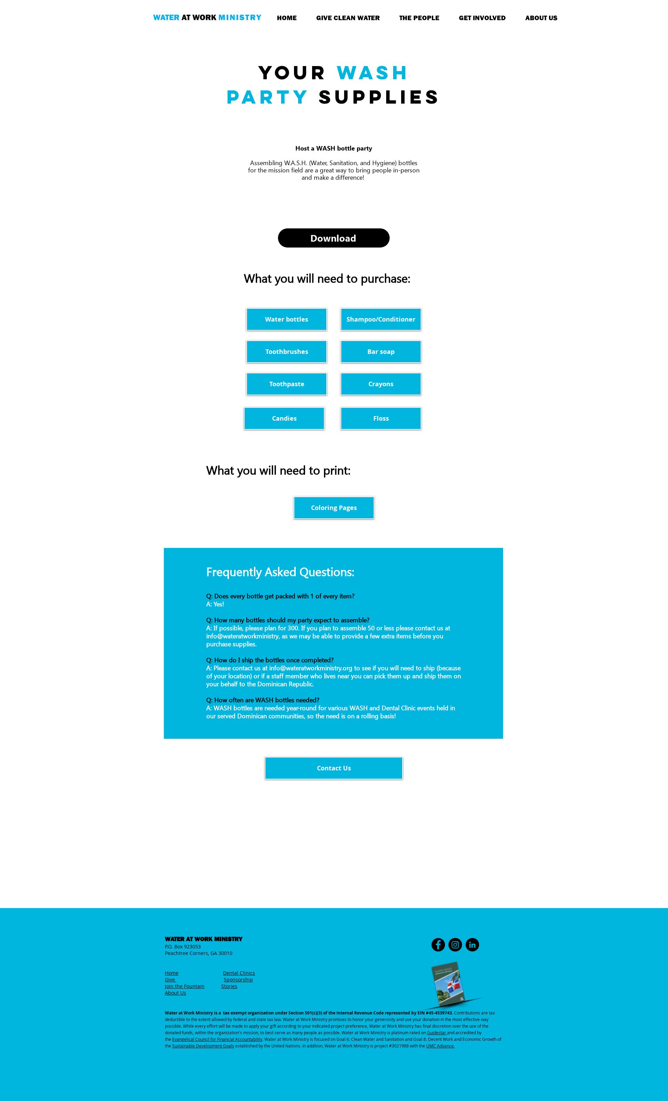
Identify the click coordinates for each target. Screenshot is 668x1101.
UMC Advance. (440, 1046)
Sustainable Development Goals (203, 1046)
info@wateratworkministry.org (310, 668)
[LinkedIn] (472, 945)
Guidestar (437, 1032)
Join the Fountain (185, 986)
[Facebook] (438, 945)
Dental (231, 973)
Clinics (247, 973)
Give (170, 979)
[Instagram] (455, 945)
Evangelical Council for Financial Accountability (217, 1039)
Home (171, 973)
